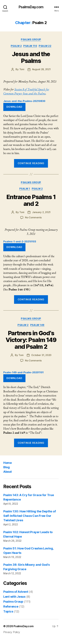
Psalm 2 (16, 45)
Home (7, 462)
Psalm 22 (45, 45)
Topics (8, 611)
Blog (6, 467)
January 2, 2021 (41, 212)
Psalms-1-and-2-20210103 (19, 241)
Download (14, 106)
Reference (10, 606)
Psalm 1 (24, 188)
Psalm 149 (37, 325)
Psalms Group (31, 39)
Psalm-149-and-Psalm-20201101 (23, 372)
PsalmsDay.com (31, 7)
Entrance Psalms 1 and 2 (31, 200)
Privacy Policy (11, 632)
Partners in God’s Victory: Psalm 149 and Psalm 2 (31, 339)
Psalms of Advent (15, 591)
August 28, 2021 (41, 69)
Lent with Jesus (14, 596)
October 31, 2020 (41, 355)
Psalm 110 (30, 45)
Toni (21, 69)
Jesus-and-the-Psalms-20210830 (24, 101)
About (7, 471)
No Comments (33, 217)
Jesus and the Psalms (31, 57)
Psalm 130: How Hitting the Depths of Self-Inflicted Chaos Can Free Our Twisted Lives (29, 516)
